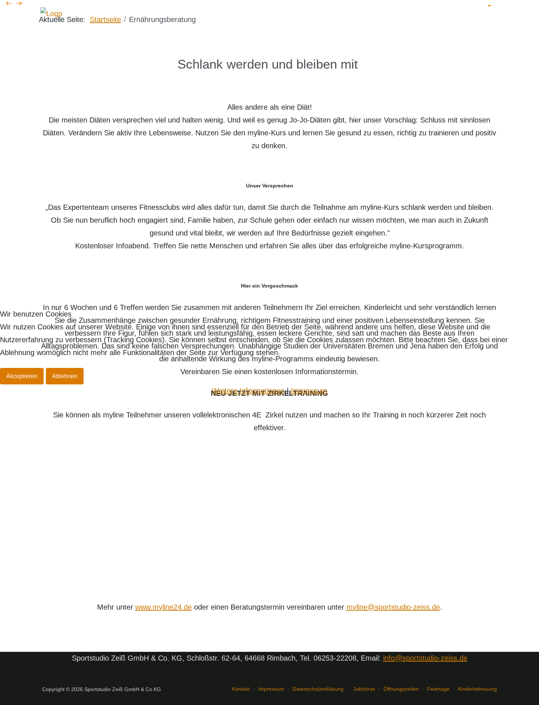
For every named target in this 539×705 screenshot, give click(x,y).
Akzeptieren (21, 376)
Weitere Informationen (248, 391)
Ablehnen (64, 376)
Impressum (309, 391)
